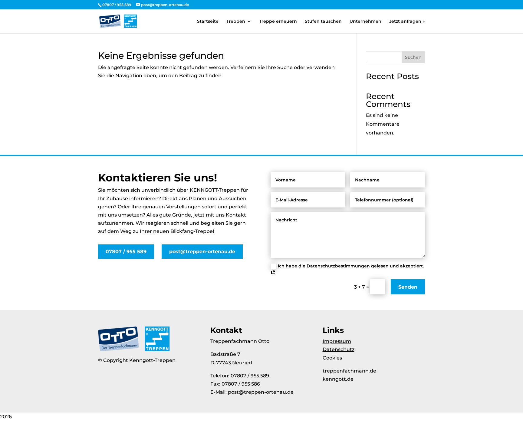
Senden (407, 287)
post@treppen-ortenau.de (202, 251)
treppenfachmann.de (349, 371)
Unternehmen (365, 21)
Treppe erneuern (278, 21)
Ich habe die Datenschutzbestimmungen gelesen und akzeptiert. (351, 266)
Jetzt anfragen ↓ (407, 21)
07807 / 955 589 (126, 251)
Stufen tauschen (323, 21)
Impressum (337, 341)
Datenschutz (338, 349)
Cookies (332, 358)
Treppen (235, 21)
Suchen (413, 57)
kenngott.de (338, 379)
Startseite (208, 21)
